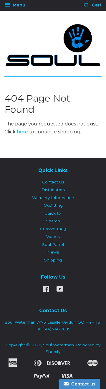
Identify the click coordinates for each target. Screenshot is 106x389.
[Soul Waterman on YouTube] (60, 290)
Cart (96, 5)
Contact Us (53, 182)
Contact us (82, 383)
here (22, 132)
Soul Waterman (58, 344)
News (53, 252)
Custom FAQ (53, 228)
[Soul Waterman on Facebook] (46, 290)
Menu (18, 5)
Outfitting (53, 205)
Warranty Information (53, 197)
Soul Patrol (53, 244)
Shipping (53, 260)
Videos (53, 236)
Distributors (53, 189)
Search (53, 220)
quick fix (53, 213)
